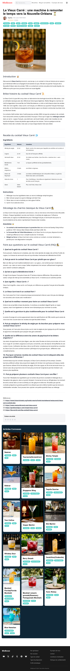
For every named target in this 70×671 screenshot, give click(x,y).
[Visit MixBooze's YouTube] (3, 656)
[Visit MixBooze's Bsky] (26, 656)
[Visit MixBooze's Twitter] (8, 656)
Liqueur (37, 26)
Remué (13, 26)
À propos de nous (57, 3)
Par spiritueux (34, 650)
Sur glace (6, 26)
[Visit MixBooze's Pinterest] (21, 656)
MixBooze (7, 3)
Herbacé (24, 23)
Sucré (18, 23)
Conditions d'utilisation (56, 657)
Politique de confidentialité (58, 660)
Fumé (30, 23)
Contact (52, 654)
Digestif (36, 23)
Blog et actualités (44, 3)
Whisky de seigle (21, 26)
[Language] (66, 2)
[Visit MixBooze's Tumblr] (17, 656)
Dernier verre (44, 23)
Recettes (35, 3)
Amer (13, 23)
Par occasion (34, 654)
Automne (58, 23)
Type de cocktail (35, 657)
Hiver (51, 23)
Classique (6, 23)
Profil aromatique (35, 663)
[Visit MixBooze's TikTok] (12, 656)
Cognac (30, 26)
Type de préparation (36, 660)
